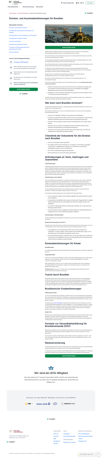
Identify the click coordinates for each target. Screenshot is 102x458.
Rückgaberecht (82, 441)
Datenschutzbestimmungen (85, 436)
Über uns (56, 433)
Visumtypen (66, 433)
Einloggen (90, 3)
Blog (55, 438)
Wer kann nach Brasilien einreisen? (18, 27)
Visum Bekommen (13, 7)
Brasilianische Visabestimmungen (18, 44)
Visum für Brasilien (57, 303)
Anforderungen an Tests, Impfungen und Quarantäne (23, 35)
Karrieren (56, 436)
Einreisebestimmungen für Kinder (18, 38)
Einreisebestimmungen (69, 436)
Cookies (80, 438)
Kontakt (56, 443)
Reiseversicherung (28, 7)
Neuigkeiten (57, 441)
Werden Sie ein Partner (69, 442)
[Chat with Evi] (98, 454)
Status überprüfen (68, 3)
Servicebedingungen (83, 433)
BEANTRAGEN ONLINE (23, 89)
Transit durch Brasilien (15, 41)
